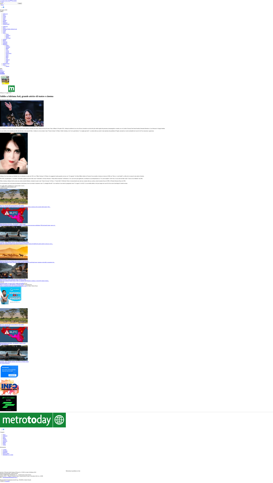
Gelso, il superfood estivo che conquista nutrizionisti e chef (13, 286)
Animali (4, 20)
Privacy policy (6, 453)
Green (4, 17)
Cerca (2, 2)
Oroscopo (5, 41)
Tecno (7, 54)
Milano (4, 442)
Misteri (7, 48)
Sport (4, 19)
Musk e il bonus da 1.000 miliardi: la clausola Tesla (11, 284)
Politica (7, 45)
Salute (7, 56)
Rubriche (5, 44)
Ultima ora (5, 13)
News (4, 15)
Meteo (2, 4)
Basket (7, 36)
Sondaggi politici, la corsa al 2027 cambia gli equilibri (12, 283)
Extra (4, 64)
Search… (2, 3)
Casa (7, 58)
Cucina (7, 50)
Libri (7, 62)
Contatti (4, 449)
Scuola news (8, 53)
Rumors (7, 66)
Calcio (7, 34)
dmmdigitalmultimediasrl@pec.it (10, 477)
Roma (4, 443)
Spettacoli (5, 22)
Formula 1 (8, 35)
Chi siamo (5, 451)
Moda (7, 57)
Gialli (7, 61)
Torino (4, 444)
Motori (4, 21)
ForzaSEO (7, 481)
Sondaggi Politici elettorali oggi (10, 29)
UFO (7, 49)
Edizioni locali (6, 24)
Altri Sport (8, 38)
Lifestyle (8, 59)
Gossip (4, 16)
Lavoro (7, 52)
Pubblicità (5, 452)
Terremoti (8, 47)
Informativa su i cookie (8, 454)
